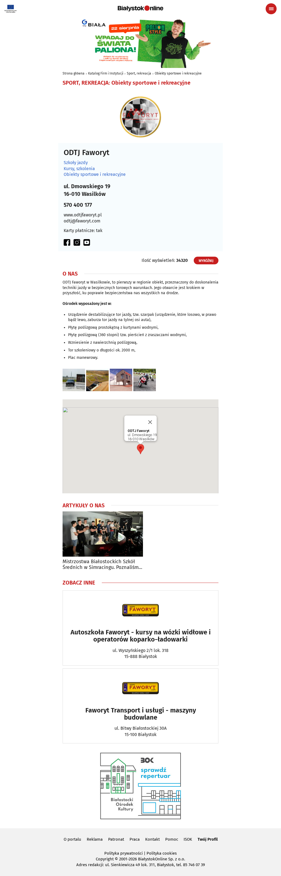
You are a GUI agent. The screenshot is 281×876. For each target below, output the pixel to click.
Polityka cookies (162, 853)
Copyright (105, 859)
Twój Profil (208, 839)
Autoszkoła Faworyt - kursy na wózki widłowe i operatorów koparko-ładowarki (141, 636)
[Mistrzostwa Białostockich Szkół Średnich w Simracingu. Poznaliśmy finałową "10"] (103, 534)
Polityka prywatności (123, 853)
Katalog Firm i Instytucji (105, 73)
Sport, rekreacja (139, 73)
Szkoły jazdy (76, 162)
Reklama (95, 839)
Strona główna (74, 73)
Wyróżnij (206, 261)
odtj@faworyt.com (82, 221)
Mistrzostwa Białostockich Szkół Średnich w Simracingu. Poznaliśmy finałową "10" (102, 565)
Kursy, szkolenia (79, 168)
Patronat (116, 839)
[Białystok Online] (140, 8)
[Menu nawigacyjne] (271, 8)
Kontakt (152, 839)
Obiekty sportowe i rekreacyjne (178, 73)
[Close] (150, 422)
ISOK (188, 839)
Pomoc (171, 839)
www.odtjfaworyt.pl (83, 214)
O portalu (72, 839)
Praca (135, 839)
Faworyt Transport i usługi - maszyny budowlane (140, 714)
